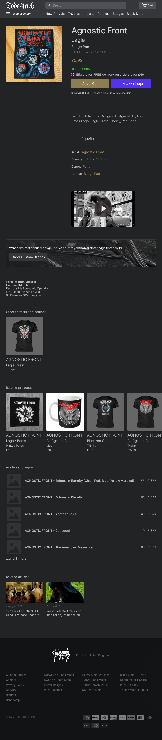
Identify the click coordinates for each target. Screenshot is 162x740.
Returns (11, 694)
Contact (11, 679)
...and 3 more (16, 558)
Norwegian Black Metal (59, 674)
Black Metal (135, 14)
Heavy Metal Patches (95, 674)
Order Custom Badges (28, 257)
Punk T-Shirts (129, 685)
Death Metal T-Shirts (133, 679)
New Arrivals (55, 14)
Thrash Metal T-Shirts (134, 689)
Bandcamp (13, 700)
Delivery (11, 689)
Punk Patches (53, 689)
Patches (103, 14)
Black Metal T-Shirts (133, 674)
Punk (86, 166)
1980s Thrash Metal (95, 685)
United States (95, 159)
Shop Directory (21, 13)
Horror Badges (53, 685)
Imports (88, 14)
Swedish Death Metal (57, 679)
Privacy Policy (15, 685)
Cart (150, 5)
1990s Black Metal (94, 679)
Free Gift (107, 92)
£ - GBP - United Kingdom (93, 655)
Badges (118, 14)
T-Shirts (74, 14)
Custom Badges (16, 674)
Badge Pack (93, 174)
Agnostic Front (93, 152)
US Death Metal (92, 689)
